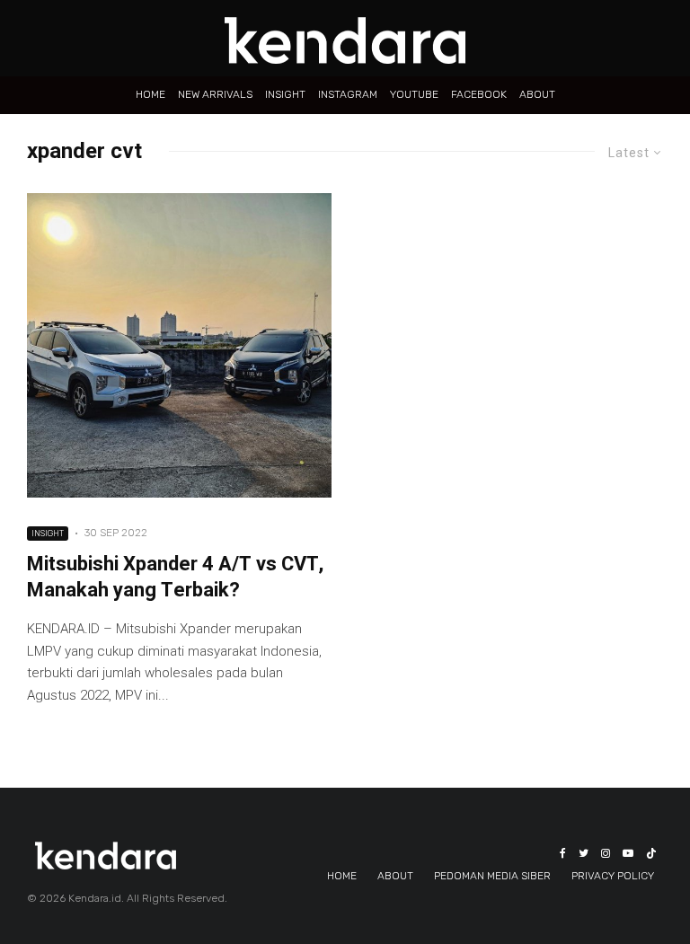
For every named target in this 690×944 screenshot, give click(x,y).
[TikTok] (651, 853)
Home (150, 94)
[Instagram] (605, 853)
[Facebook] (562, 853)
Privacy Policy (612, 875)
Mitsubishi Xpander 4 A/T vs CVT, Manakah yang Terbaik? (175, 577)
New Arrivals (215, 94)
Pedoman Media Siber (492, 875)
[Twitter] (583, 853)
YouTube (414, 94)
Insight (285, 94)
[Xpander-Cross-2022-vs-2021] (179, 345)
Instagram (347, 94)
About (537, 94)
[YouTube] (628, 853)
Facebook (479, 94)
